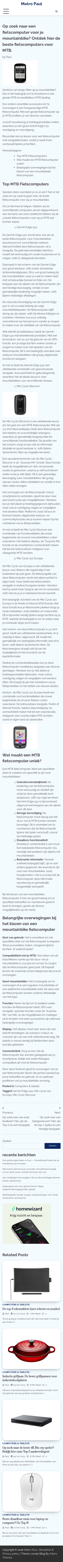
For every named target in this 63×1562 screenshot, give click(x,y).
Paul (8, 57)
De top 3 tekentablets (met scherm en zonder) (31, 1309)
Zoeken (6, 1141)
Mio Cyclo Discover (24, 1094)
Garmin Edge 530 (22, 1091)
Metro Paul (31, 3)
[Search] (56, 11)
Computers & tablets (27, 1086)
